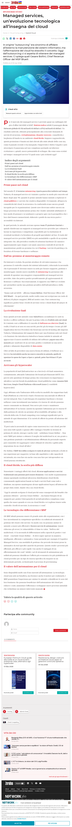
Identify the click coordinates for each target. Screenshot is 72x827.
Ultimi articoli (6, 7)
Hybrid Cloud (31, 33)
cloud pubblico (10, 201)
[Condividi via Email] (20, 38)
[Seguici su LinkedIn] (28, 783)
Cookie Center (39, 791)
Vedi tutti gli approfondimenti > (58, 776)
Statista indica (40, 125)
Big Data (32, 7)
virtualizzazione (28, 135)
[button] (5, 2)
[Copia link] (17, 38)
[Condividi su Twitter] (7, 38)
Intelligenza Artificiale (20, 7)
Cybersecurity (41, 7)
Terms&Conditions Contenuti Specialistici (19, 791)
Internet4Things (63, 7)
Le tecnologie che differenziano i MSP (21, 177)
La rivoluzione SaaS (13, 169)
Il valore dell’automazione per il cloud (21, 180)
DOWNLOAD (28, 692)
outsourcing (43, 272)
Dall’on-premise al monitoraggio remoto (22, 166)
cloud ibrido (38, 138)
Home (5, 33)
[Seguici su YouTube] (40, 783)
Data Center (52, 7)
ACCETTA (18, 823)
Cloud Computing (16, 33)
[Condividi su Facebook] (13, 38)
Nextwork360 (9, 799)
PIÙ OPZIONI (52, 823)
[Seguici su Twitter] (32, 783)
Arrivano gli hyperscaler (15, 171)
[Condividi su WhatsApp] (3, 38)
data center (37, 346)
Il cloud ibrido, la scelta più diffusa (19, 174)
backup (43, 248)
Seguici (18, 783)
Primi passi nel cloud (14, 163)
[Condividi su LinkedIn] (10, 38)
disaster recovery (43, 135)
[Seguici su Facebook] (36, 783)
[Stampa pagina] (24, 38)
